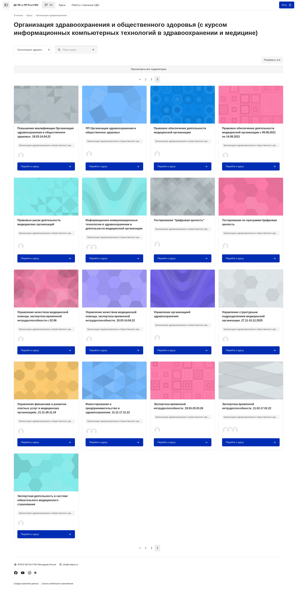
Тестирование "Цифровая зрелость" (179, 220)
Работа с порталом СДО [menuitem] (85, 5)
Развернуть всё (272, 60)
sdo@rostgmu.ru (70, 564)
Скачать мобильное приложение (57, 583)
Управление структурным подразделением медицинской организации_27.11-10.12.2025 (243, 316)
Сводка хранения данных (26, 583)
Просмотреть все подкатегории (148, 69)
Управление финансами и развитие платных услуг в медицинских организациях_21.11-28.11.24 (41, 408)
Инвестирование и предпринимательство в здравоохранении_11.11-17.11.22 (108, 408)
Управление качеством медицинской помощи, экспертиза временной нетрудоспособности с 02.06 (42, 316)
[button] (48, 5)
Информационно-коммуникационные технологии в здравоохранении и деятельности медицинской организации (114, 224)
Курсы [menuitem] (62, 5)
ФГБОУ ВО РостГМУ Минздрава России (37, 564)
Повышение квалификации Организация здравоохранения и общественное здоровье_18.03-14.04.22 (45, 132)
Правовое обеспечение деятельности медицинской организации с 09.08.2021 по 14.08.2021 (249, 132)
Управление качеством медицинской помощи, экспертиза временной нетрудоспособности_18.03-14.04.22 (111, 316)
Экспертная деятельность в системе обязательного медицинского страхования (42, 500)
